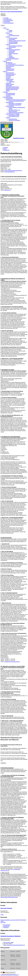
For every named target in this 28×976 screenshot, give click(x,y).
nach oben (3, 922)
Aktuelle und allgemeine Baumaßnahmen (16, 99)
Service (5, 148)
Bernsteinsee (9, 62)
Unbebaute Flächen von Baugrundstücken (14, 110)
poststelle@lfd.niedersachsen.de (12, 661)
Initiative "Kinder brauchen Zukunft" (17, 40)
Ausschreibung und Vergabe (12, 113)
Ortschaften (9, 48)
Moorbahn (8, 67)
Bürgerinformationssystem (12, 88)
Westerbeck (11, 57)
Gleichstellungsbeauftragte (12, 87)
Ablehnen (3, 14)
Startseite (5, 147)
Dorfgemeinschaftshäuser (12, 58)
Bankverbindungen (10, 93)
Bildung (8, 33)
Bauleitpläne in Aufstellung (15, 103)
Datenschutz (6, 150)
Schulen (11, 34)
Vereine (10, 30)
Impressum (6, 927)
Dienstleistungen (10, 75)
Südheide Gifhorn (10, 69)
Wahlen (8, 90)
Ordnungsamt (9, 80)
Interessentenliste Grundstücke (16, 112)
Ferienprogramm (10, 66)
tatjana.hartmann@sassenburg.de (9, 897)
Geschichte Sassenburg (14, 49)
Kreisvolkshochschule (14, 35)
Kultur (7, 29)
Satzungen (8, 83)
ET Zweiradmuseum (11, 63)
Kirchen (10, 31)
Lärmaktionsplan (13, 119)
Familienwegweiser (13, 42)
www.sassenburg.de (10, 171)
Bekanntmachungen (11, 74)
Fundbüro (8, 78)
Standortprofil (9, 98)
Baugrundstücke (10, 106)
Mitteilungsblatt (10, 79)
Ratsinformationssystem (12, 89)
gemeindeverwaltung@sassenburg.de (13, 170)
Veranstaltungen (10, 70)
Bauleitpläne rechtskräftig (15, 105)
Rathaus (5, 71)
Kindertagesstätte (13, 38)
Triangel (11, 56)
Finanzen (5, 92)
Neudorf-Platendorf (13, 53)
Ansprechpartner (10, 72)
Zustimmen (3, 15)
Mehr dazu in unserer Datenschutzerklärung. (11, 11)
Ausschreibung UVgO (14, 116)
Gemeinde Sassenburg (10, 936)
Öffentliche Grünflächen (14, 120)
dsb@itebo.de (7, 190)
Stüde (10, 54)
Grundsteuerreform (10, 94)
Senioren (8, 44)
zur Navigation (6, 21)
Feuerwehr (8, 60)
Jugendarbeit (12, 39)
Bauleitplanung (9, 102)
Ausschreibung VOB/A (14, 115)
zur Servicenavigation (8, 23)
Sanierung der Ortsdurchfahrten (16, 101)
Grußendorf (11, 52)
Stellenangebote (10, 84)
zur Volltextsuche (7, 19)
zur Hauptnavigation (8, 20)
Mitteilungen (9, 85)
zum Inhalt (5, 18)
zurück (2, 921)
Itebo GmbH (6, 908)
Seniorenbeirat (12, 47)
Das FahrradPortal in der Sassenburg (15, 65)
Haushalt (8, 96)
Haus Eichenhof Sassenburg (15, 45)
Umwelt (8, 117)
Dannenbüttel (12, 51)
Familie (8, 36)
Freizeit (5, 61)
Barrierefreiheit (6, 925)
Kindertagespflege (13, 43)
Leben (4, 28)
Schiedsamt (11, 81)
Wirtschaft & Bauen (8, 97)
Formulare (8, 76)
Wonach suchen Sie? (6, 142)
